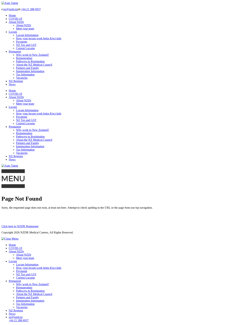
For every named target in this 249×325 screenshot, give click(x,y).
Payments (21, 41)
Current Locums (25, 48)
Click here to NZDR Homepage (19, 226)
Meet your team (25, 28)
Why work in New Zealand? (32, 54)
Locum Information (27, 35)
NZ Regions (16, 81)
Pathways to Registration (30, 61)
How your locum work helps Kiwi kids (38, 38)
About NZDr (16, 22)
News (12, 84)
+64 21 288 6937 (31, 9)
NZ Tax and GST (26, 45)
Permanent (15, 51)
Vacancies (22, 77)
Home (12, 15)
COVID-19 (15, 18)
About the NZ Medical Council (34, 64)
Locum (13, 31)
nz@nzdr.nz (10, 9)
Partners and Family (27, 67)
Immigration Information (30, 71)
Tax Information (25, 74)
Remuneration (24, 58)
